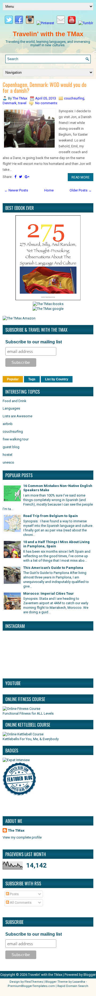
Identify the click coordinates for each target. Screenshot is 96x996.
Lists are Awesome (17, 416)
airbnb (8, 424)
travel (22, 103)
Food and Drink (14, 401)
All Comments (20, 903)
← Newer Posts (16, 190)
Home (49, 190)
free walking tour (16, 439)
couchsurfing (74, 98)
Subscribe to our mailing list (33, 342)
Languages (11, 408)
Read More (80, 177)
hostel (7, 455)
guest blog (11, 447)
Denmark (10, 103)
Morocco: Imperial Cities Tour (48, 593)
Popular (13, 379)
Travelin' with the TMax (48, 33)
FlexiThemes (34, 982)
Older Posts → (81, 190)
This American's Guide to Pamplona (53, 568)
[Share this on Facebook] (15, 177)
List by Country (56, 379)
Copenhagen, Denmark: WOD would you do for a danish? (44, 87)
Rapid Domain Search (72, 986)
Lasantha (79, 982)
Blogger (89, 975)
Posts (14, 894)
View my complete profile (22, 837)
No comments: (46, 103)
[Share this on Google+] (27, 177)
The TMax (16, 830)
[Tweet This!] (20, 177)
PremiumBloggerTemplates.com (31, 986)
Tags (31, 379)
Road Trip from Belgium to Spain (50, 516)
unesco (8, 462)
